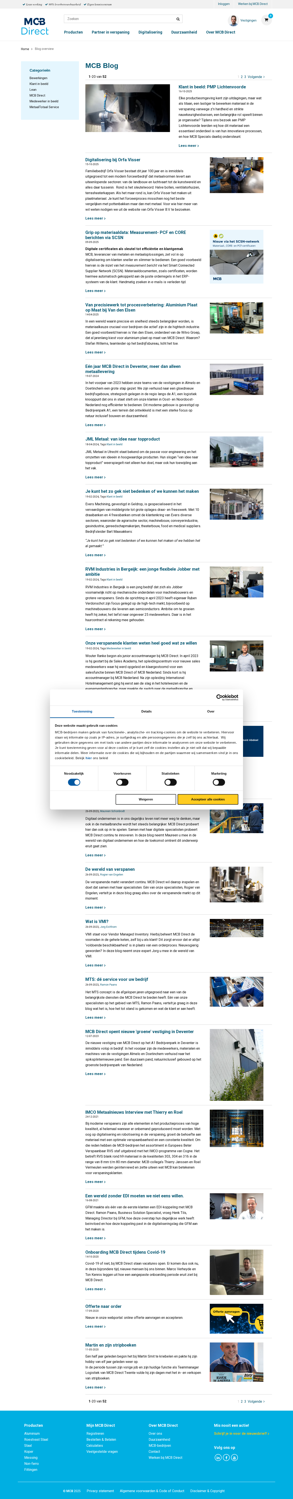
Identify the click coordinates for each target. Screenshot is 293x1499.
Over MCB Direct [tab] (163, 1425)
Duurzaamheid (184, 32)
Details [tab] (146, 711)
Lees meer (187, 146)
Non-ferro (31, 1464)
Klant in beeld (39, 84)
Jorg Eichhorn (108, 926)
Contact (154, 1452)
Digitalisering (150, 32)
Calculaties (94, 1446)
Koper (28, 1452)
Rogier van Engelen (111, 874)
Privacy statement (100, 1491)
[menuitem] (224, 4)
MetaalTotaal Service (44, 107)
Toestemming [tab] (82, 711)
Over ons (155, 1433)
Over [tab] (210, 711)
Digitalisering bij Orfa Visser (112, 159)
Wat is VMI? (97, 921)
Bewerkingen (38, 78)
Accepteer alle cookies (208, 799)
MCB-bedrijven (160, 1446)
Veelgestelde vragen (102, 1452)
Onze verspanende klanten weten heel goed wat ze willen (141, 643)
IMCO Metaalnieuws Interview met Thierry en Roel (134, 1112)
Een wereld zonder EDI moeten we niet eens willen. (134, 1195)
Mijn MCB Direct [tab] (100, 1425)
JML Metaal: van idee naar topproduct (122, 439)
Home (25, 49)
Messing (31, 1458)
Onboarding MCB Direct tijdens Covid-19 (125, 1252)
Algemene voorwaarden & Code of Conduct (152, 1491)
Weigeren (146, 799)
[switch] (122, 782)
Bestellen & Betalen (101, 1440)
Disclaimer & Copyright (207, 1491)
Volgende (256, 77)
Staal (28, 1446)
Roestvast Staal (36, 1440)
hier (89, 758)
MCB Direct (37, 95)
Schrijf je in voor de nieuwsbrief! (240, 1433)
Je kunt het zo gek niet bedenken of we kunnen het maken (142, 491)
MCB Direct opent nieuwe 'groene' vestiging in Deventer (139, 1031)
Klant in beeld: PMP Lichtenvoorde (212, 86)
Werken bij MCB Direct (253, 4)
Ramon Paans (108, 984)
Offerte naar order (103, 1306)
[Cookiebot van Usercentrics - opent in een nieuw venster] (219, 697)
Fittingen (30, 1470)
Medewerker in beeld (44, 101)
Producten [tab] (33, 1425)
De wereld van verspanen (110, 869)
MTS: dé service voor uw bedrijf (116, 979)
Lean (33, 90)
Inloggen (224, 4)
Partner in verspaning (111, 32)
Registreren (95, 1433)
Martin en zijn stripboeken (110, 1345)
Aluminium (32, 1433)
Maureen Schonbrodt (112, 811)
